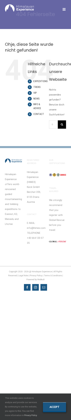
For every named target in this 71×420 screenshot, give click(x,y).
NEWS (36, 98)
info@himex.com (36, 227)
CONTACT (38, 114)
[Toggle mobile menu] (64, 9)
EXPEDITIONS (40, 81)
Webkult (41, 279)
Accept (54, 407)
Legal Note (23, 275)
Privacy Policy (36, 275)
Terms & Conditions (53, 275)
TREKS (37, 87)
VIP (35, 93)
